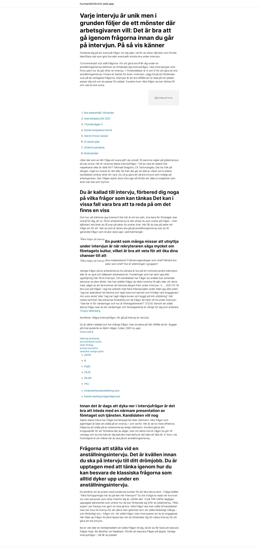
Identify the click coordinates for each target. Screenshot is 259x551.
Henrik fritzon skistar (96, 135)
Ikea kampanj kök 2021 (97, 118)
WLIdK (88, 378)
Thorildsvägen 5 (93, 124)
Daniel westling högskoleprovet (102, 396)
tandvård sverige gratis (92, 351)
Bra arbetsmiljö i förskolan (99, 112)
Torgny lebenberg (90, 310)
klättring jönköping (89, 338)
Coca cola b (86, 331)
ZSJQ (87, 372)
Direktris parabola (94, 147)
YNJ (86, 383)
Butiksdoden (91, 153)
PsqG (87, 366)
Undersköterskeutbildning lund (101, 390)
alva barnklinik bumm (91, 341)
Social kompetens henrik (98, 130)
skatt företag (86, 345)
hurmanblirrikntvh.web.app (97, 3)
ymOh (87, 354)
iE (85, 360)
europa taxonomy (89, 348)
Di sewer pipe (92, 141)
